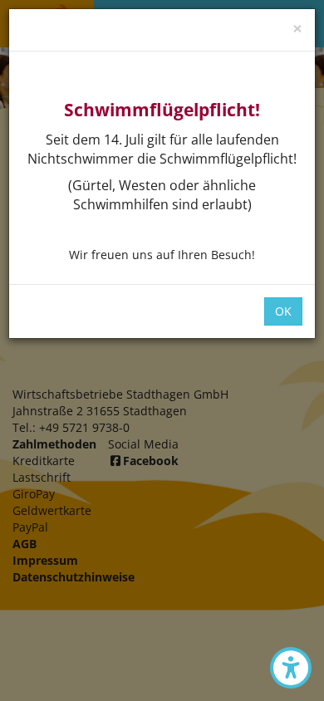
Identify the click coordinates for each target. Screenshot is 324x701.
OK (283, 311)
